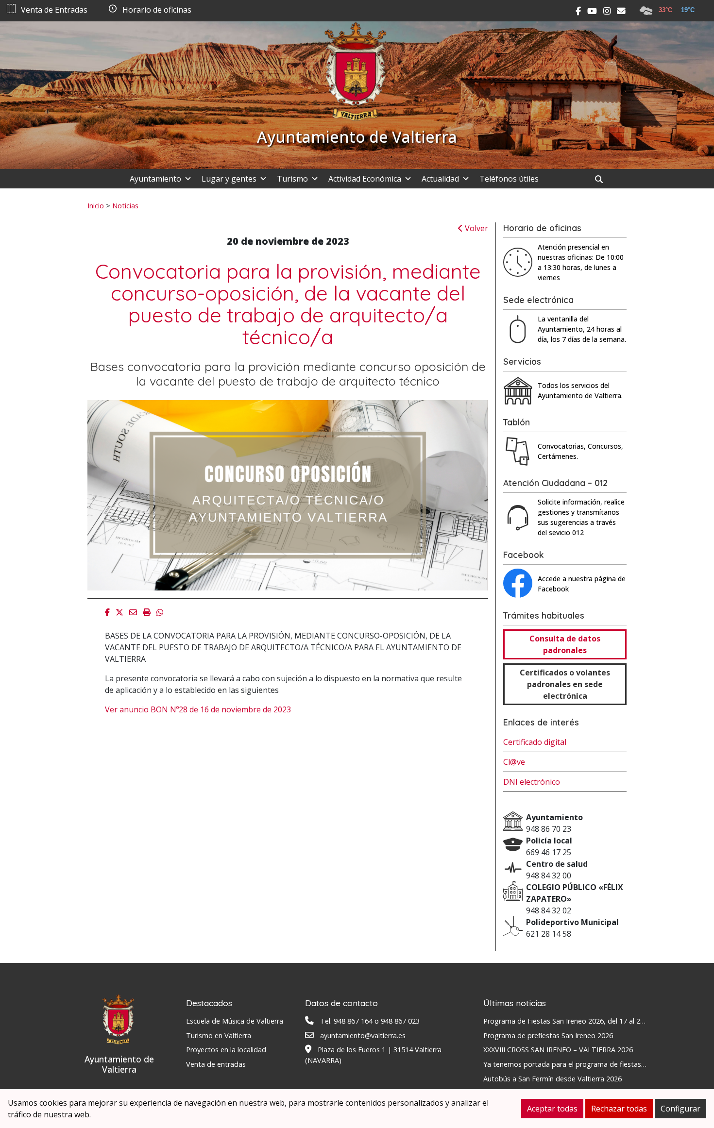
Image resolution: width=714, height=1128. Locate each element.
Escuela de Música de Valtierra (234, 1021)
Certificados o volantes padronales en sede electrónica (565, 684)
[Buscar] (602, 179)
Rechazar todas (619, 1108)
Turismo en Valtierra (218, 1035)
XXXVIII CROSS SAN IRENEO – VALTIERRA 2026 (558, 1049)
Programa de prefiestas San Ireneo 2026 (548, 1035)
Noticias (125, 205)
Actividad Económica (364, 178)
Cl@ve (514, 762)
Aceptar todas (552, 1108)
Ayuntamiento (155, 178)
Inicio (95, 205)
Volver (475, 228)
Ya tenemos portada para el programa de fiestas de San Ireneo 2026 (594, 1064)
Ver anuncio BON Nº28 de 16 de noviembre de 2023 (198, 709)
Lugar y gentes (229, 178)
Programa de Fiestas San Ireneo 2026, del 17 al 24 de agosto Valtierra (595, 1021)
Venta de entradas (216, 1064)
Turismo (292, 178)
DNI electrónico (531, 781)
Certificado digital (534, 742)
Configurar (680, 1108)
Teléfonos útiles (509, 178)
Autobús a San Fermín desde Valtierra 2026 (552, 1078)
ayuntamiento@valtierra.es (363, 1035)
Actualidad (440, 178)
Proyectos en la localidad (226, 1049)
